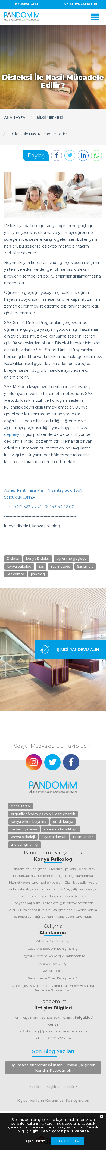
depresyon (14, 434)
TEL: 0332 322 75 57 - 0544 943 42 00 (39, 506)
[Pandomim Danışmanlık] (21, 16)
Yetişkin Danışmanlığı (53, 941)
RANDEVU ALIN (26, 4)
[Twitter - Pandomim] (52, 762)
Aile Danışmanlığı (53, 963)
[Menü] (96, 17)
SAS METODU (53, 971)
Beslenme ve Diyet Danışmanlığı (53, 978)
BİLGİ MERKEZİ (49, 117)
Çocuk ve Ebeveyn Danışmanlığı (53, 948)
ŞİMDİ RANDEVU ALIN (78, 649)
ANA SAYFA (14, 117)
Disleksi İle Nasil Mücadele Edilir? (38, 134)
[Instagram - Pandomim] (34, 762)
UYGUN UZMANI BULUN (79, 4)
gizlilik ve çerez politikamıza (60, 1131)
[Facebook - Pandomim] (71, 762)
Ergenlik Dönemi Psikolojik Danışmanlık (53, 956)
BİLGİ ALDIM (67, 1141)
